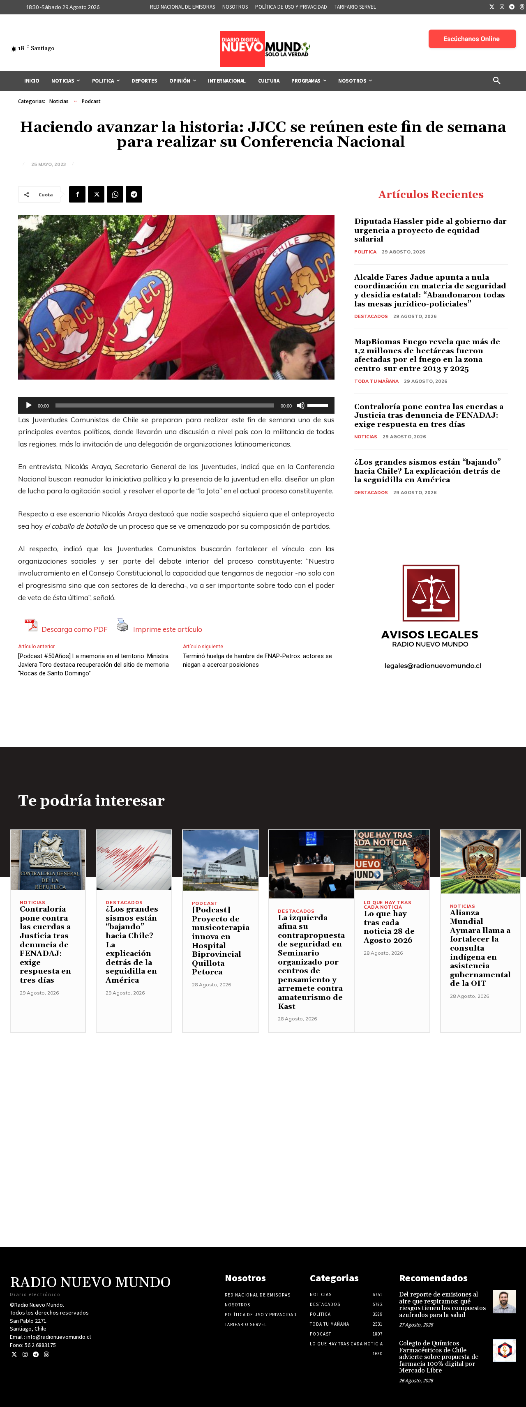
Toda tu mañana (376, 381)
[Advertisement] (263, 1090)
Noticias (59, 101)
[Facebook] (77, 194)
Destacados (371, 316)
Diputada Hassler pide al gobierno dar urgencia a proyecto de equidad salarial (430, 230)
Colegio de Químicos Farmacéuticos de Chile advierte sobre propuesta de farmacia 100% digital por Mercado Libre (438, 1357)
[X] (96, 194)
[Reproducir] (29, 405)
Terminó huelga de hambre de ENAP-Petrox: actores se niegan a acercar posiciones (257, 660)
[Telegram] (512, 7)
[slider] (318, 404)
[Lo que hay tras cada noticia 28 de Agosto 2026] (392, 860)
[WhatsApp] (115, 194)
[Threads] (46, 1354)
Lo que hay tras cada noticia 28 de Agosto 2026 (389, 927)
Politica (365, 252)
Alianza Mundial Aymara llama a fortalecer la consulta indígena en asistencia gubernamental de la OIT (480, 948)
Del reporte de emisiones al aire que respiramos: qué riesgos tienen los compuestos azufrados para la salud (442, 1305)
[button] (497, 81)
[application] (176, 405)
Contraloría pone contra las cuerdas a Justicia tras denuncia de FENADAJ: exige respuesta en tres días (428, 415)
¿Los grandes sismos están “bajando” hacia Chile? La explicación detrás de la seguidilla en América (427, 471)
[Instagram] (502, 7)
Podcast (91, 101)
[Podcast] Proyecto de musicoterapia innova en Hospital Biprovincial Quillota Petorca (220, 941)
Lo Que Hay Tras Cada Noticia (387, 905)
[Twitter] (492, 7)
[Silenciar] (301, 405)
